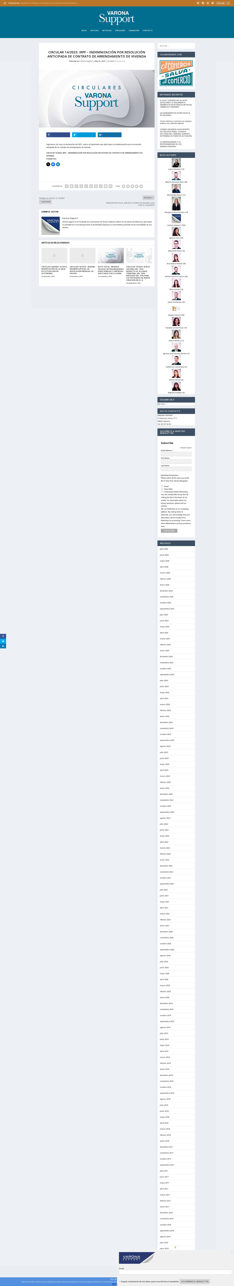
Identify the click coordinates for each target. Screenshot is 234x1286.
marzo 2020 (165, 985)
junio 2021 (164, 896)
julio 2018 (164, 1105)
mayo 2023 (164, 764)
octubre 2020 (165, 943)
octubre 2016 (165, 1225)
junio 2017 (164, 1177)
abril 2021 (164, 908)
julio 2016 (164, 1242)
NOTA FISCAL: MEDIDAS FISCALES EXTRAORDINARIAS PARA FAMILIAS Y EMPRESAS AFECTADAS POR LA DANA (111, 270)
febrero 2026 (165, 579)
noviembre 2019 (166, 1009)
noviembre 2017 (166, 1153)
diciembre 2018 (166, 1075)
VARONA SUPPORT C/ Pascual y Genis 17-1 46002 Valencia (167, 418)
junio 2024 (164, 686)
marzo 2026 (165, 573)
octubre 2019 (165, 1015)
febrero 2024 (165, 710)
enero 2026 (164, 585)
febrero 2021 (165, 919)
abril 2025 (164, 633)
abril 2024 (164, 698)
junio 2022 (164, 830)
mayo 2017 (164, 1183)
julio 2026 (164, 549)
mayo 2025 (164, 626)
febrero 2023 (165, 782)
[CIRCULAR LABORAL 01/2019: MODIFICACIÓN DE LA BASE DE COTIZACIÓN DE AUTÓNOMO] (54, 255)
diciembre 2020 (166, 931)
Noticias (94, 31)
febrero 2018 (165, 1135)
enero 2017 (164, 1207)
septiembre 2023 (167, 740)
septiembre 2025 (167, 609)
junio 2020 (164, 967)
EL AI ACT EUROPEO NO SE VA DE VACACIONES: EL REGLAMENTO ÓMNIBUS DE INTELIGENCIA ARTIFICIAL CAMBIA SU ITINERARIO (176, 103)
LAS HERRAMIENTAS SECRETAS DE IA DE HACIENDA (175, 114)
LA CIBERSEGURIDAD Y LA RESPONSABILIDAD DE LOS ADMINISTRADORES (170, 144)
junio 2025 (164, 620)
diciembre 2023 (166, 722)
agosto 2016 (165, 1236)
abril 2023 (164, 770)
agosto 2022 (165, 818)
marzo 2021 (165, 914)
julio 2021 (164, 890)
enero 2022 (164, 860)
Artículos (107, 31)
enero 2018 (164, 1141)
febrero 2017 (165, 1201)
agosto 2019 (165, 1027)
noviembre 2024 (166, 662)
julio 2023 (164, 752)
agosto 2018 (165, 1099)
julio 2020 (164, 961)
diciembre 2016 (166, 1212)
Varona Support (86, 61)
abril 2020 (164, 979)
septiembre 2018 (167, 1093)
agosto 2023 (165, 746)
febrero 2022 (165, 854)
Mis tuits (161, 404)
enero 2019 (164, 1069)
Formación (134, 31)
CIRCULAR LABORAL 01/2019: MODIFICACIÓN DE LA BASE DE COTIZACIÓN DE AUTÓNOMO (54, 270)
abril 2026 (164, 567)
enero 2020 (164, 997)
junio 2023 (164, 758)
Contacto (147, 31)
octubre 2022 (165, 806)
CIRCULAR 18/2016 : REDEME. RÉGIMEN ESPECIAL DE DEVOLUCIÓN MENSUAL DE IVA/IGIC (82, 270)
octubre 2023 (165, 734)
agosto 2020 (165, 955)
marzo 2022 (165, 848)
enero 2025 (164, 650)
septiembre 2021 (167, 884)
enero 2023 (164, 788)
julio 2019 (164, 1033)
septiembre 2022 (167, 812)
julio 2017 (164, 1171)
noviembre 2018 (166, 1081)
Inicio (84, 31)
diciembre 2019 (166, 1003)
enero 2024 (164, 716)
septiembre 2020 (167, 949)
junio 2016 (164, 1248)
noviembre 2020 (166, 937)
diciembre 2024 (166, 656)
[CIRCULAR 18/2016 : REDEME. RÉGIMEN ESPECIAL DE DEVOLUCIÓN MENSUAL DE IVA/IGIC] (83, 255)
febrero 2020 (165, 991)
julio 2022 (164, 824)
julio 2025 (164, 615)
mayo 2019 (164, 1045)
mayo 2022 (164, 836)
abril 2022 (164, 842)
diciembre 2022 (166, 794)
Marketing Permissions (169, 475)
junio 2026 (164, 555)
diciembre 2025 (166, 591)
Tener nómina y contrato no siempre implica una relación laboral (176, 122)
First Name (165, 458)
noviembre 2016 (166, 1218)
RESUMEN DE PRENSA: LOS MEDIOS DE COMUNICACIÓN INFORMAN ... (49, 3)
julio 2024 (164, 680)
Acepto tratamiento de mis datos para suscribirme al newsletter (150, 1281)
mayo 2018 (164, 1117)
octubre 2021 (165, 878)
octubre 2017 (165, 1159)
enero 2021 (164, 925)
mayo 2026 (164, 561)
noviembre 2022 (166, 800)
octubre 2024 (165, 668)
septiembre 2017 (167, 1165)
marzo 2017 (165, 1195)
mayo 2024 (164, 692)
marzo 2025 (165, 638)
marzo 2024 (165, 704)
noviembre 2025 (166, 597)
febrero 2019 (165, 1063)
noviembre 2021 (166, 872)
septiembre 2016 (167, 1230)
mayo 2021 (164, 902)
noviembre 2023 (166, 728)
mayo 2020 (164, 973)
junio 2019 (164, 1039)
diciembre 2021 (166, 866)
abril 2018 (164, 1123)
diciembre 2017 (166, 1147)
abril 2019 (164, 1051)
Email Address (167, 450)
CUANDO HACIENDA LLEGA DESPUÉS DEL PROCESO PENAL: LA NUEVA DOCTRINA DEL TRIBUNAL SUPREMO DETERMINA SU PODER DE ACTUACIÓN (176, 132)
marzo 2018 (165, 1129)
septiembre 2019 (167, 1021)
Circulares (120, 31)
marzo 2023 (165, 776)
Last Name (165, 465)
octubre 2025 (165, 602)
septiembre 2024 (167, 674)
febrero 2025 (165, 644)
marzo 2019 (165, 1057)
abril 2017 (164, 1189)
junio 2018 (164, 1111)
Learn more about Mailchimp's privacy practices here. (176, 523)
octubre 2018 (165, 1087)
